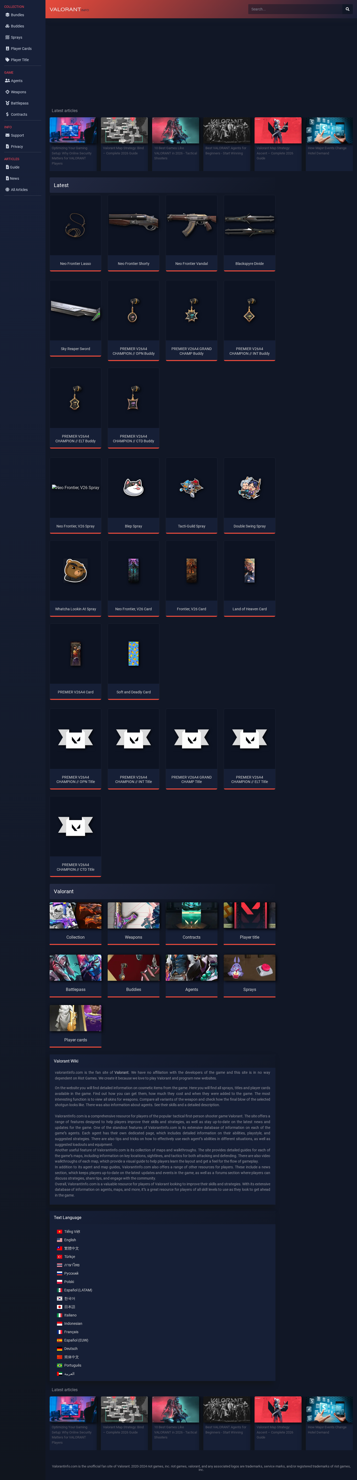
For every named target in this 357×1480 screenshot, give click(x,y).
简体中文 (71, 1357)
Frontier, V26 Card (191, 609)
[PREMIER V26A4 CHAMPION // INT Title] (133, 739)
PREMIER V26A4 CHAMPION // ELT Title (249, 779)
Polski (69, 1282)
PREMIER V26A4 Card (76, 692)
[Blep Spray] (133, 488)
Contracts (191, 937)
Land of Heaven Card (250, 609)
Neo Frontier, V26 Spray (75, 526)
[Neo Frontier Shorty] (133, 225)
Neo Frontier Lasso (75, 264)
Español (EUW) (76, 1340)
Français (71, 1332)
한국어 (69, 1298)
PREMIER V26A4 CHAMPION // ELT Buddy (75, 438)
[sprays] (249, 967)
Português (72, 1365)
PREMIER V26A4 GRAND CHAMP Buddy (191, 351)
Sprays (249, 989)
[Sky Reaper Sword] (75, 310)
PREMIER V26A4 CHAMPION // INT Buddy (249, 351)
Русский (71, 1273)
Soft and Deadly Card (134, 692)
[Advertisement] (201, 59)
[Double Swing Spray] (250, 488)
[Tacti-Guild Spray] (192, 488)
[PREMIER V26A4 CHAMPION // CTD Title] (75, 826)
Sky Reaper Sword (75, 349)
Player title (249, 937)
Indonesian (73, 1323)
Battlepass (75, 989)
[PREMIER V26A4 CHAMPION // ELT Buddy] (75, 398)
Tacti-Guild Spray (191, 526)
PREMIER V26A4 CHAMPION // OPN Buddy (134, 351)
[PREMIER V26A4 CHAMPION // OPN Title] (75, 739)
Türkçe (69, 1257)
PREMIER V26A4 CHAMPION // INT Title (133, 779)
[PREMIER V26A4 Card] (76, 653)
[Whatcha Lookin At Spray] (75, 570)
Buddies (133, 989)
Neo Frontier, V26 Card (133, 609)
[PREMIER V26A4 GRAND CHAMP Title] (191, 739)
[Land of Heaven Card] (250, 570)
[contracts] (191, 914)
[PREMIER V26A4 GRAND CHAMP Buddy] (192, 310)
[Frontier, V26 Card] (192, 570)
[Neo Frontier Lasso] (75, 225)
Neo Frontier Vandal (191, 264)
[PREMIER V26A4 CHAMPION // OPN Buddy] (133, 310)
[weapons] (133, 914)
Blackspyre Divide (249, 264)
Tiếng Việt (72, 1231)
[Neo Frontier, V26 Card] (134, 570)
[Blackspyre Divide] (249, 225)
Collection (75, 937)
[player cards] (75, 1017)
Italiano (70, 1315)
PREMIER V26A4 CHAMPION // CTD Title (75, 867)
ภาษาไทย (71, 1265)
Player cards (75, 1039)
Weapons (133, 937)
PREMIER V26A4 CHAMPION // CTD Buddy (133, 438)
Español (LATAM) (78, 1290)
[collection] (75, 914)
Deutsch (71, 1348)
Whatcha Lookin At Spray (75, 609)
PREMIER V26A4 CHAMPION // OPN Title (75, 779)
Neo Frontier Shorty (133, 264)
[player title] (249, 914)
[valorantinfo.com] (69, 9)
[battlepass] (75, 967)
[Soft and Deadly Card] (134, 653)
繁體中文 (71, 1248)
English (70, 1240)
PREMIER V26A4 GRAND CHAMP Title (191, 779)
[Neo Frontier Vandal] (191, 225)
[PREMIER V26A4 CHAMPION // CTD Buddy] (133, 398)
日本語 (69, 1307)
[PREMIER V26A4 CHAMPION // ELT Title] (249, 739)
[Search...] (347, 9)
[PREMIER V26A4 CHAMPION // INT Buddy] (250, 310)
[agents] (191, 967)
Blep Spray (133, 526)
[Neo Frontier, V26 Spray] (75, 487)
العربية (69, 1374)
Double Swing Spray (250, 526)
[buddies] (133, 967)
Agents (191, 989)
